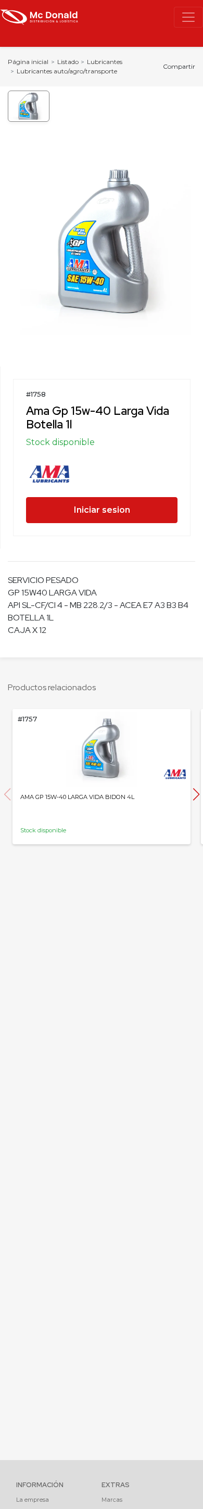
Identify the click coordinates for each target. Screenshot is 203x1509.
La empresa (32, 1499)
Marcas (112, 1499)
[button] (196, 794)
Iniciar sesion (102, 510)
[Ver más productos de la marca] (49, 473)
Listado (68, 62)
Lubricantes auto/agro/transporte (67, 71)
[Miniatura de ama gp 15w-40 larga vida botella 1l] (28, 106)
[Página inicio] (39, 16)
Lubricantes (104, 62)
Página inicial (28, 62)
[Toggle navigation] (188, 17)
